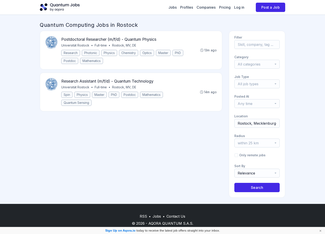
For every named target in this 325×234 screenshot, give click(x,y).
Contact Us (175, 216)
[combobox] (257, 64)
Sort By (239, 166)
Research (71, 53)
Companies (206, 7)
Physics (109, 53)
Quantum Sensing (76, 102)
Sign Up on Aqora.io (120, 230)
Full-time (101, 45)
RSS (143, 216)
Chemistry (128, 53)
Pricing (225, 7)
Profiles (186, 7)
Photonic (90, 53)
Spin (67, 95)
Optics (147, 53)
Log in (239, 7)
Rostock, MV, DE (124, 45)
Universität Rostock (75, 45)
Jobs (172, 7)
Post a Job (270, 7)
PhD (178, 53)
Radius (239, 136)
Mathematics (91, 61)
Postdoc (70, 61)
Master (163, 53)
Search (257, 187)
